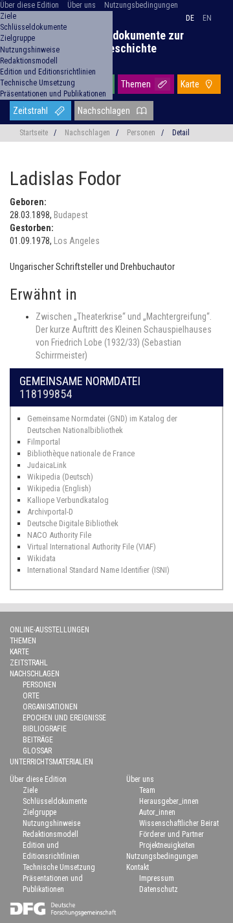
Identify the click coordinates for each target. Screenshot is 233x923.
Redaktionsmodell (29, 60)
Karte (190, 84)
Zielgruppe (17, 38)
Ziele (8, 16)
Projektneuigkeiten (167, 845)
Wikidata (41, 558)
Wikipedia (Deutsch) (60, 477)
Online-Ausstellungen (49, 629)
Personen (141, 132)
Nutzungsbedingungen (141, 5)
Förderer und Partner (171, 834)
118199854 (45, 394)
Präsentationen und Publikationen (53, 93)
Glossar (37, 750)
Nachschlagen (104, 111)
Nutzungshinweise (30, 49)
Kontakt (137, 867)
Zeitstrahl (30, 111)
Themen (136, 84)
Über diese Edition (29, 5)
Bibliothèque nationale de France (81, 453)
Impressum (156, 878)
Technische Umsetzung (37, 82)
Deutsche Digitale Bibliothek (72, 523)
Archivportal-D (50, 512)
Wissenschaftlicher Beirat (179, 823)
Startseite (33, 132)
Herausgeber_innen (169, 801)
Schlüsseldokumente (33, 27)
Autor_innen (157, 812)
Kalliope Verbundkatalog (68, 500)
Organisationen (50, 706)
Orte (31, 695)
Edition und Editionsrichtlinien (48, 71)
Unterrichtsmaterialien (51, 761)
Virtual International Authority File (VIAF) (91, 546)
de (190, 18)
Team (147, 790)
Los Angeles (77, 241)
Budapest (71, 215)
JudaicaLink (47, 465)
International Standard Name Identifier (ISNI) (98, 570)
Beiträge (38, 739)
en (207, 18)
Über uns (81, 5)
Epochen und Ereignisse (64, 717)
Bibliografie (45, 728)
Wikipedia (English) (59, 488)
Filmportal (43, 442)
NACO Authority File (59, 535)
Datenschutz (158, 889)
